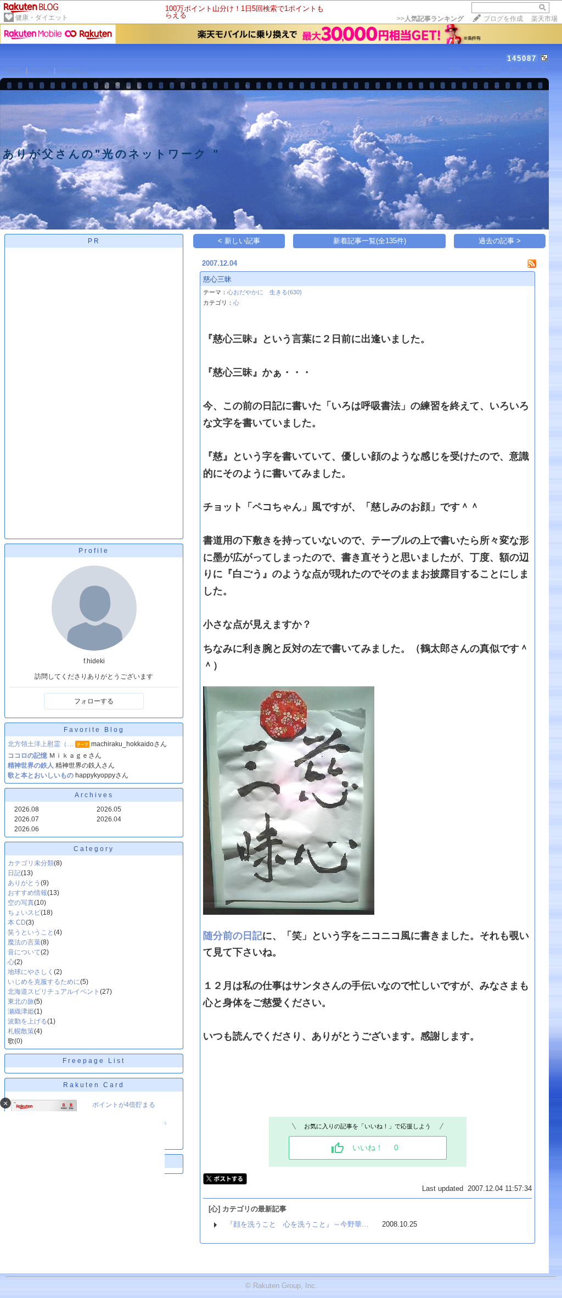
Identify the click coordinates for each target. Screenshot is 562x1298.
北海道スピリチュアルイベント (54, 991)
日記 (14, 873)
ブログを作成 (503, 19)
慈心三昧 (217, 279)
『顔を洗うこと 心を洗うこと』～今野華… (297, 1224)
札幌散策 (21, 1031)
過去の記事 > (500, 241)
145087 (522, 58)
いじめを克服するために (44, 982)
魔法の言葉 (24, 942)
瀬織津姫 (21, 1011)
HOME (13, 70)
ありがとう (24, 883)
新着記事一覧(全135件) (369, 241)
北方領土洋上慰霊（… (41, 744)
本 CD (17, 922)
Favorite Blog (94, 730)
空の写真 (21, 903)
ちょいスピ (24, 912)
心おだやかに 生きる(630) (264, 292)
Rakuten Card (94, 1085)
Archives (94, 795)
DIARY (41, 70)
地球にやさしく (31, 972)
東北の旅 (21, 1001)
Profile (93, 551)
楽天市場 (544, 19)
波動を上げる (27, 1021)
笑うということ (31, 932)
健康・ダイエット (41, 17)
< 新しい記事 (239, 241)
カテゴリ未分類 (31, 863)
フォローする (94, 701)
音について (24, 952)
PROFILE (73, 70)
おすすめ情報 (27, 893)
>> (430, 19)
